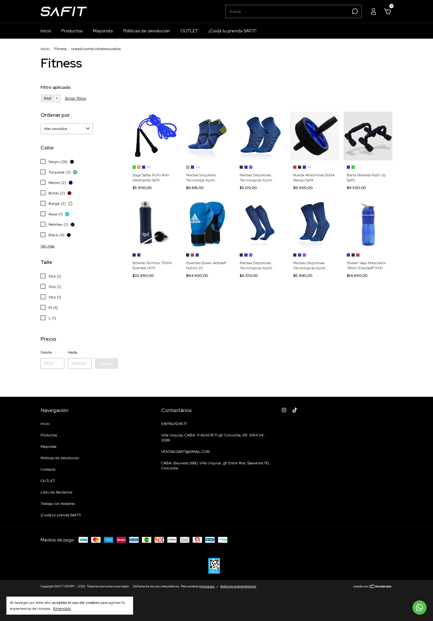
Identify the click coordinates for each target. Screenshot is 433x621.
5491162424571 (174, 423)
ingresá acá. (207, 586)
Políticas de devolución (146, 31)
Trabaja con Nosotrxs (58, 503)
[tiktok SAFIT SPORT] (294, 410)
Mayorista (103, 31)
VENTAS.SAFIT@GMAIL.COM (185, 451)
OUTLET (189, 31)
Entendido (62, 608)
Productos (71, 31)
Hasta (72, 352)
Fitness (60, 48)
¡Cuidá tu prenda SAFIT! (232, 31)
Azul (47, 98)
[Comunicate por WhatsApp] (419, 607)
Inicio (46, 31)
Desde (46, 352)
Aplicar (106, 363)
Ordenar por (55, 115)
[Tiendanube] (372, 587)
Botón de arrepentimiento (238, 586)
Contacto (48, 469)
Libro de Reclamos (56, 492)
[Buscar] (354, 11)
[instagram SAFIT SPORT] (284, 410)
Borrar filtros (75, 98)
